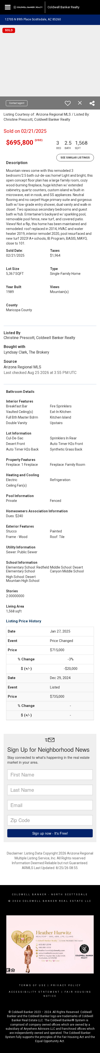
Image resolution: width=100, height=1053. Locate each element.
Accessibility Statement (34, 992)
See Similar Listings (75, 157)
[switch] (68, 103)
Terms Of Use (32, 985)
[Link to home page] (27, 7)
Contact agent (16, 103)
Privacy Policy (66, 985)
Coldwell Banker (29, 894)
